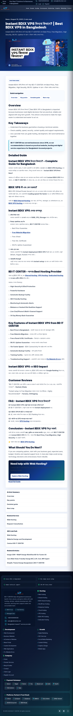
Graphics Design (43, 645)
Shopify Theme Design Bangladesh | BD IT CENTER (25, 563)
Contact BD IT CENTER (15, 543)
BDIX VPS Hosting (15, 203)
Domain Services (9, 662)
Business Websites (9, 636)
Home (27, 8)
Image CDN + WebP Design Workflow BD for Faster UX (26, 555)
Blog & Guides (8, 665)
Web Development (9, 633)
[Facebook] (59, 711)
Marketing (63, 8)
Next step (46, 97)
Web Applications (9, 649)
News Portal (7, 642)
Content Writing (42, 642)
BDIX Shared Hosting (22, 201)
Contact (69, 8)
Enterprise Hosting (43, 607)
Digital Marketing (43, 633)
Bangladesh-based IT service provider (19, 624)
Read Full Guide (14, 482)
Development (43, 8)
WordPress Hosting (43, 604)
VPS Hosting (43, 275)
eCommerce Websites (10, 639)
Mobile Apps (41, 649)
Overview (14, 97)
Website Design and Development (19, 539)
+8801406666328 (13, 617)
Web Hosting (11, 520)
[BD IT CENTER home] (5, 8)
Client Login (7, 672)
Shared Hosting (31, 275)
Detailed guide (35, 97)
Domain (32, 8)
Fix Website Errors (54, 359)
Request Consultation (15, 524)
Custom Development (10, 645)
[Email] (68, 711)
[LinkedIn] (63, 711)
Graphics (57, 8)
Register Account (9, 675)
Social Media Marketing (45, 639)
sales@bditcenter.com (14, 621)
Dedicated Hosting (56, 275)
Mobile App (51, 8)
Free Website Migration (21, 232)
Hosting (37, 8)
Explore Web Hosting (20, 476)
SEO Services (42, 636)
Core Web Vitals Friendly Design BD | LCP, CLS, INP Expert (28, 559)
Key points (24, 97)
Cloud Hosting (42, 610)
